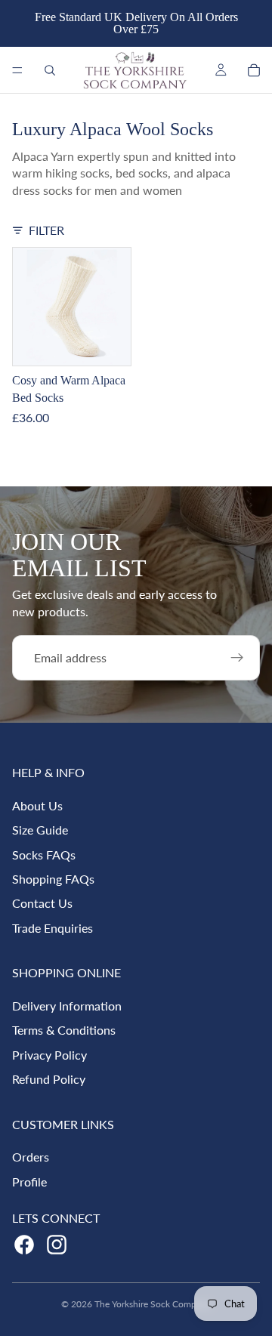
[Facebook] (24, 1245)
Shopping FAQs (53, 879)
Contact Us (42, 903)
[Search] (49, 70)
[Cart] (253, 70)
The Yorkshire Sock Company (152, 1304)
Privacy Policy (49, 1055)
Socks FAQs (44, 854)
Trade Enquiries (52, 928)
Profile (29, 1181)
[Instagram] (57, 1245)
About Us (37, 805)
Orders (30, 1156)
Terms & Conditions (64, 1030)
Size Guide (40, 829)
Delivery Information (67, 1005)
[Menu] (17, 70)
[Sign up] (237, 658)
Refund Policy (48, 1079)
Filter (46, 230)
